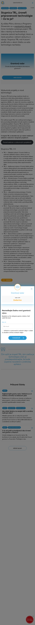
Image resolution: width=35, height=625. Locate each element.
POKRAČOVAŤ (16, 338)
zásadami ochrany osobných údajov (13, 332)
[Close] (32, 289)
